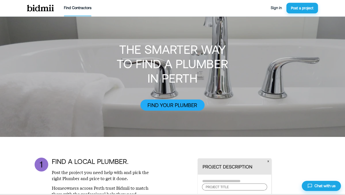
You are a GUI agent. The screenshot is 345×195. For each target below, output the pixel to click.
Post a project (302, 8)
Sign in (276, 8)
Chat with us (324, 186)
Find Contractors (77, 8)
